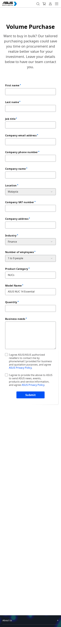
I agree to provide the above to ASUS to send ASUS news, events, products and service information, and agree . (30, 379)
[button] (38, 4)
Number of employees (19, 252)
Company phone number (21, 152)
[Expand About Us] (57, 620)
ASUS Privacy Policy (20, 367)
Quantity (11, 302)
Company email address (21, 135)
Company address (16, 219)
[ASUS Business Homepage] (10, 4)
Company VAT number (19, 202)
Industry (11, 235)
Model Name (13, 285)
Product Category (16, 269)
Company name (15, 168)
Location (11, 185)
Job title (10, 119)
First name (12, 85)
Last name (12, 102)
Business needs (15, 319)
